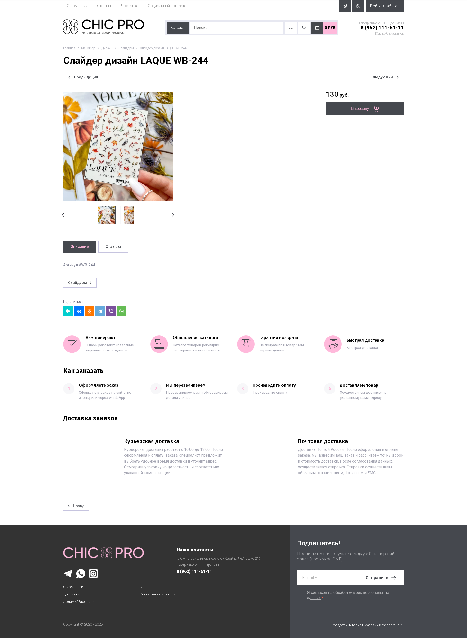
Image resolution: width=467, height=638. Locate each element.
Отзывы (146, 587)
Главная (69, 48)
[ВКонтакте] (79, 311)
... (197, 5)
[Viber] (111, 311)
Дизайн (106, 48)
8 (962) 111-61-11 (382, 27)
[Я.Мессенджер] (68, 311)
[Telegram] (100, 311)
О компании (73, 587)
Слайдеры (126, 48)
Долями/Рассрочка (80, 601)
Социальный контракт (158, 594)
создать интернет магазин (355, 625)
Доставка (71, 594)
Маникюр (88, 48)
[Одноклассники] (89, 311)
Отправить (377, 577)
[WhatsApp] (121, 311)
